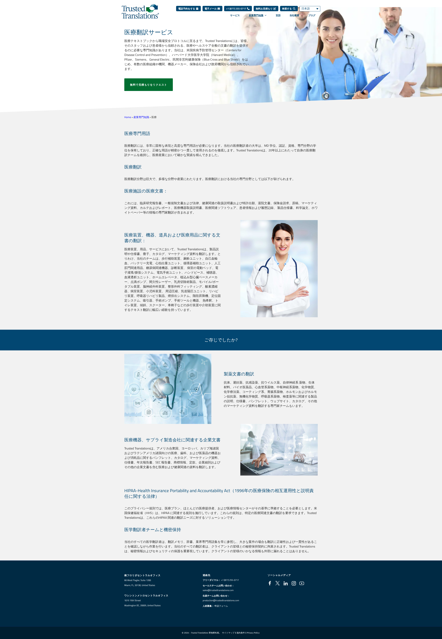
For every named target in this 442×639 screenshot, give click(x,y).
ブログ (311, 15)
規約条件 (241, 633)
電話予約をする (187, 8)
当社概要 (294, 15)
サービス (235, 15)
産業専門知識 (256, 15)
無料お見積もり (264, 8)
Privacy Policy (253, 633)
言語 (278, 15)
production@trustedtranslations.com (221, 600)
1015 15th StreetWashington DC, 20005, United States (142, 603)
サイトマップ (228, 633)
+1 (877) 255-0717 (236, 8)
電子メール (211, 8)
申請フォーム (221, 606)
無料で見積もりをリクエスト (148, 85)
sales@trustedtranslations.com (218, 590)
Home (127, 117)
